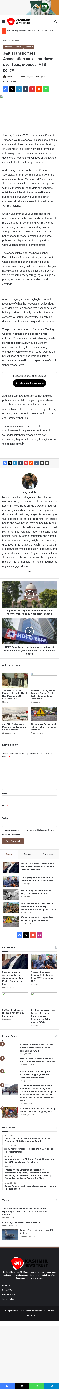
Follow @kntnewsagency (29, 382)
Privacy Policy (8, 1299)
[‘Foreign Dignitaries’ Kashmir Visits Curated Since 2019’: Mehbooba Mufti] (11, 881)
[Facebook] (5, 463)
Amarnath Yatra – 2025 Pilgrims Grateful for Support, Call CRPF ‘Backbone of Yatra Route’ (35, 1074)
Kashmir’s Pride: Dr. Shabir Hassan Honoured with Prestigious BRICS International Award (36, 1048)
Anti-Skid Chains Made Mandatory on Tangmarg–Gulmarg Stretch (14, 727)
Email (5, 805)
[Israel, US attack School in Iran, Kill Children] (10, 1234)
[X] (10, 463)
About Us (6, 1285)
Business (15, 40)
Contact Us (7, 1290)
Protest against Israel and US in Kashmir (21, 1222)
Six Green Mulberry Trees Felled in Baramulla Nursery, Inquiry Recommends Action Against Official (38, 906)
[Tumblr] (20, 463)
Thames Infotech (30, 1315)
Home (7, 40)
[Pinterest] (26, 463)
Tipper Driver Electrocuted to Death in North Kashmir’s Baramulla (43, 727)
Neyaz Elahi (11, 77)
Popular (27, 854)
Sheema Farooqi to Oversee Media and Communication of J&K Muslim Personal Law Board (37, 867)
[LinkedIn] (15, 463)
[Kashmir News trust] (18, 21)
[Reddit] (31, 463)
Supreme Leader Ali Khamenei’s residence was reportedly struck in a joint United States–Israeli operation (25, 1211)
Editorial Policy (8, 1294)
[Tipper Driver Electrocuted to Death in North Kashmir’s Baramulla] (44, 714)
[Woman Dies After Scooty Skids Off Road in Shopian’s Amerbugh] (11, 921)
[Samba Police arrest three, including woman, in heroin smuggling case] (10, 1112)
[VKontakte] (36, 463)
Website (6, 818)
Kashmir (29, 47)
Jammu (19, 47)
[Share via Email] (42, 463)
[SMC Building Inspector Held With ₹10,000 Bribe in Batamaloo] (11, 894)
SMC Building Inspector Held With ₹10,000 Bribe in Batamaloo (32, 31)
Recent (9, 854)
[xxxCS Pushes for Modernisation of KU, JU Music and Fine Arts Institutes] (10, 1062)
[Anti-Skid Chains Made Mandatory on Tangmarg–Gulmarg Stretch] (15, 714)
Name (5, 793)
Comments (48, 854)
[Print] (47, 463)
